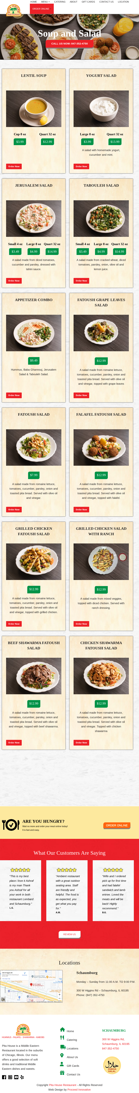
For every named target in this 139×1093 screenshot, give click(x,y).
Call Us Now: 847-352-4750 (69, 43)
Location (123, 2)
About (73, 2)
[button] (49, 1)
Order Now (14, 166)
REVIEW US (69, 934)
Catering (59, 2)
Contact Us (106, 2)
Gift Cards (88, 2)
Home (33, 2)
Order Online (117, 825)
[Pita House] (14, 4)
